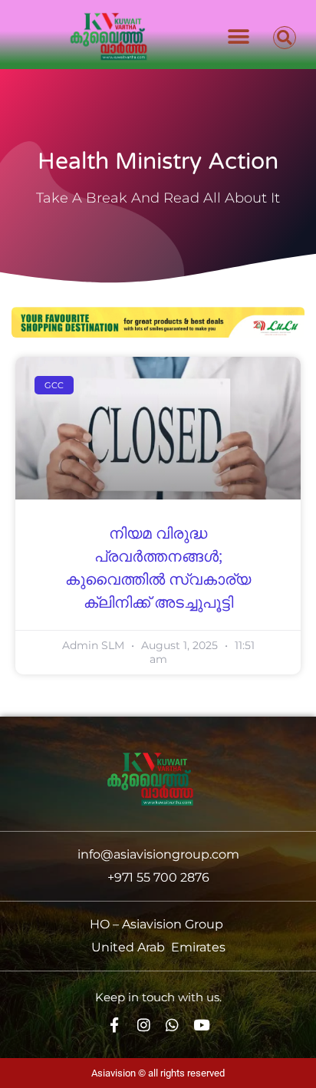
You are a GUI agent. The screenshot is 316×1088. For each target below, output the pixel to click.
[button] (238, 36)
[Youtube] (201, 1025)
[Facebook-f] (114, 1025)
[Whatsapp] (173, 1025)
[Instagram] (144, 1025)
